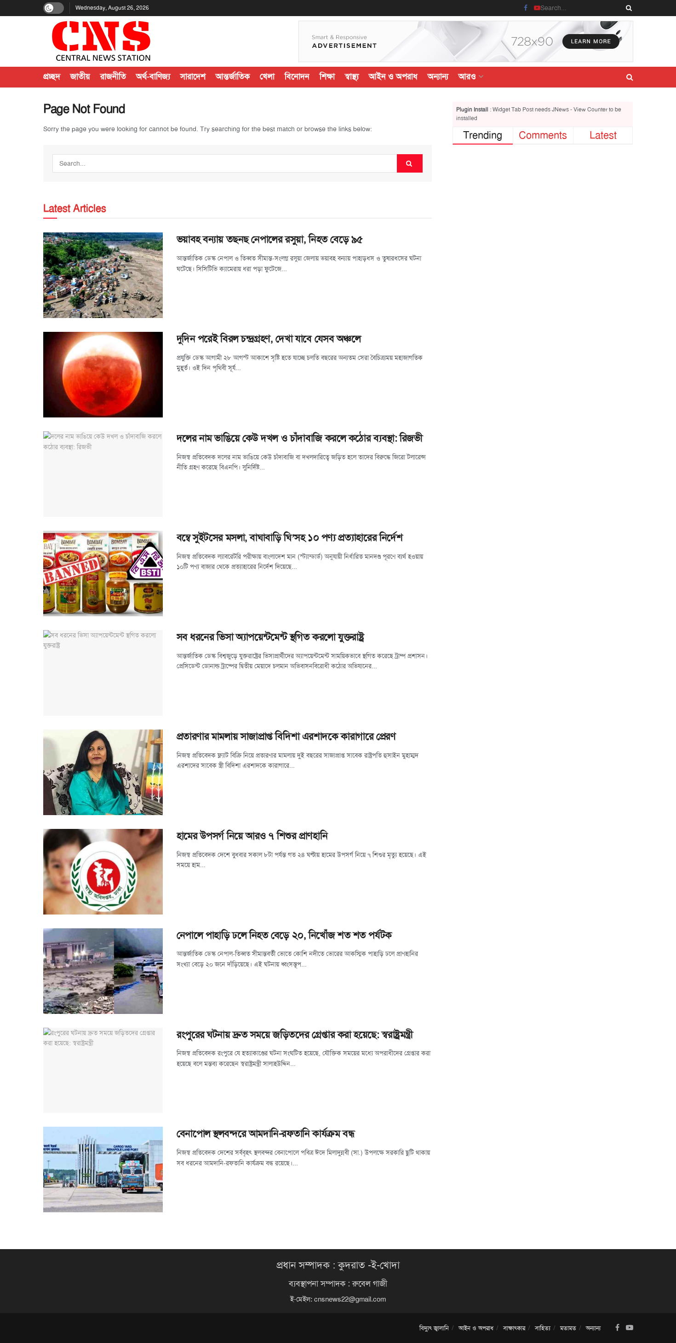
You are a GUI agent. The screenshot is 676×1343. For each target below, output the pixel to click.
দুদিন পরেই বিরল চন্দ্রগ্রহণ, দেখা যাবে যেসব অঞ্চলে (269, 338)
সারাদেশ (193, 76)
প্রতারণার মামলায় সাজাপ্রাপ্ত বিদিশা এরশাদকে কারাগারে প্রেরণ (286, 736)
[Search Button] (627, 8)
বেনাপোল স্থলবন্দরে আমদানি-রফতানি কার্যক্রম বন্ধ (266, 1133)
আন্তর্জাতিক (233, 76)
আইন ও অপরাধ (393, 76)
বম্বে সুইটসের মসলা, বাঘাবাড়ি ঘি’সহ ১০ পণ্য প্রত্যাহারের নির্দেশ (290, 537)
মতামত (568, 1328)
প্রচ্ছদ (51, 76)
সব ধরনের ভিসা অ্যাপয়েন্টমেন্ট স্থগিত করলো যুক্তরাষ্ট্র (270, 637)
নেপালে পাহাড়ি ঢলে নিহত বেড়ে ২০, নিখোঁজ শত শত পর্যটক (287, 935)
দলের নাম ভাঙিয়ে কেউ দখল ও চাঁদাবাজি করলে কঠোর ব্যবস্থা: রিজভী (300, 438)
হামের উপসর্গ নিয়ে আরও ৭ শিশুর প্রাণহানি (252, 835)
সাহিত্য (542, 1328)
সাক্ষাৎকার (514, 1328)
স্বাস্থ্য (352, 76)
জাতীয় (80, 76)
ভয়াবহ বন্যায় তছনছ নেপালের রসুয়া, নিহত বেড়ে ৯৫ (270, 239)
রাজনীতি (113, 76)
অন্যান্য (438, 76)
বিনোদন (297, 76)
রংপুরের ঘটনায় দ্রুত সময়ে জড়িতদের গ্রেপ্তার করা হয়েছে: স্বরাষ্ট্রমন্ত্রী (295, 1034)
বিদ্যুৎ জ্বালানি (434, 1328)
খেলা (267, 76)
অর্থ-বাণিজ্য (153, 76)
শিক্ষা (327, 76)
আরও (467, 76)
